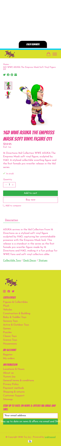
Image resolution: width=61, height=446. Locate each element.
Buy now (30, 200)
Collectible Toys (12, 260)
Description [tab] (11, 220)
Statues (43, 260)
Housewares (10, 344)
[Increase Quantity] (13, 185)
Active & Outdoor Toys (16, 325)
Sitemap (8, 399)
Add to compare (13, 206)
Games (7, 328)
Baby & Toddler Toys (14, 317)
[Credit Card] (30, 441)
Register (8, 354)
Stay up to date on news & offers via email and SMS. (30, 421)
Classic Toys (10, 336)
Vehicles (7, 309)
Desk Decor (29, 260)
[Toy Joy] (9, 54)
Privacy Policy (11, 384)
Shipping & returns (14, 392)
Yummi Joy (9, 377)
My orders (9, 358)
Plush (6, 306)
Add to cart (30, 193)
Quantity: (7, 180)
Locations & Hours (13, 369)
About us (8, 373)
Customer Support (13, 395)
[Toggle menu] (55, 54)
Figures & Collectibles (15, 302)
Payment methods (13, 388)
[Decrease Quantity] (6, 185)
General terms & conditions (18, 380)
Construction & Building (16, 313)
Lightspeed (50, 437)
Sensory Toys (10, 321)
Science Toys (10, 340)
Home (6, 64)
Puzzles (7, 332)
